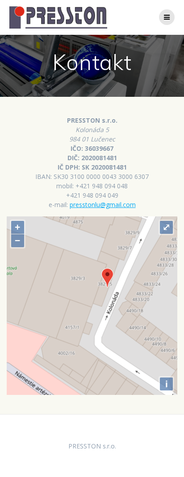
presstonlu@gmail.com (103, 204)
